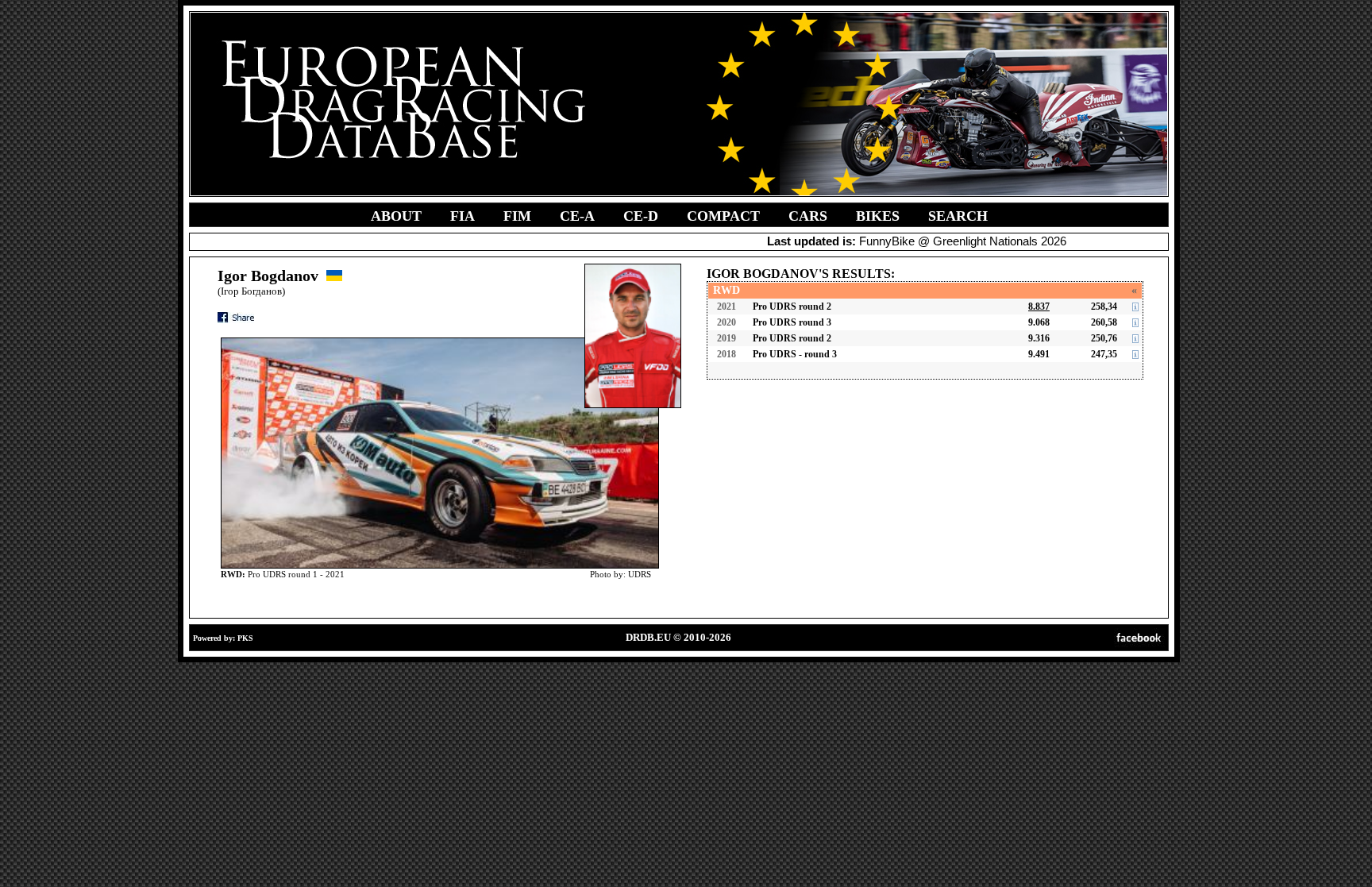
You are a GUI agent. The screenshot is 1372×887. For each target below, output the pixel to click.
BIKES (878, 216)
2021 (726, 306)
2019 (726, 338)
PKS (245, 638)
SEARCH (958, 216)
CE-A (577, 216)
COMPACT (723, 216)
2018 (726, 354)
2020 (726, 322)
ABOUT (396, 216)
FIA (462, 216)
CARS (807, 216)
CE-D (640, 216)
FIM (517, 216)
